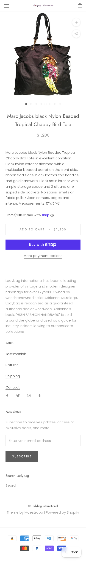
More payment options (43, 255)
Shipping (13, 376)
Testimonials (16, 353)
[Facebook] (7, 395)
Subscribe (22, 456)
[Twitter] (18, 395)
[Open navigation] (6, 6)
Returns (12, 364)
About (11, 342)
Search (11, 485)
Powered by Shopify (62, 512)
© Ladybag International (43, 506)
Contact (13, 387)
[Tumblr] (39, 395)
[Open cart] (80, 5)
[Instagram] (29, 395)
